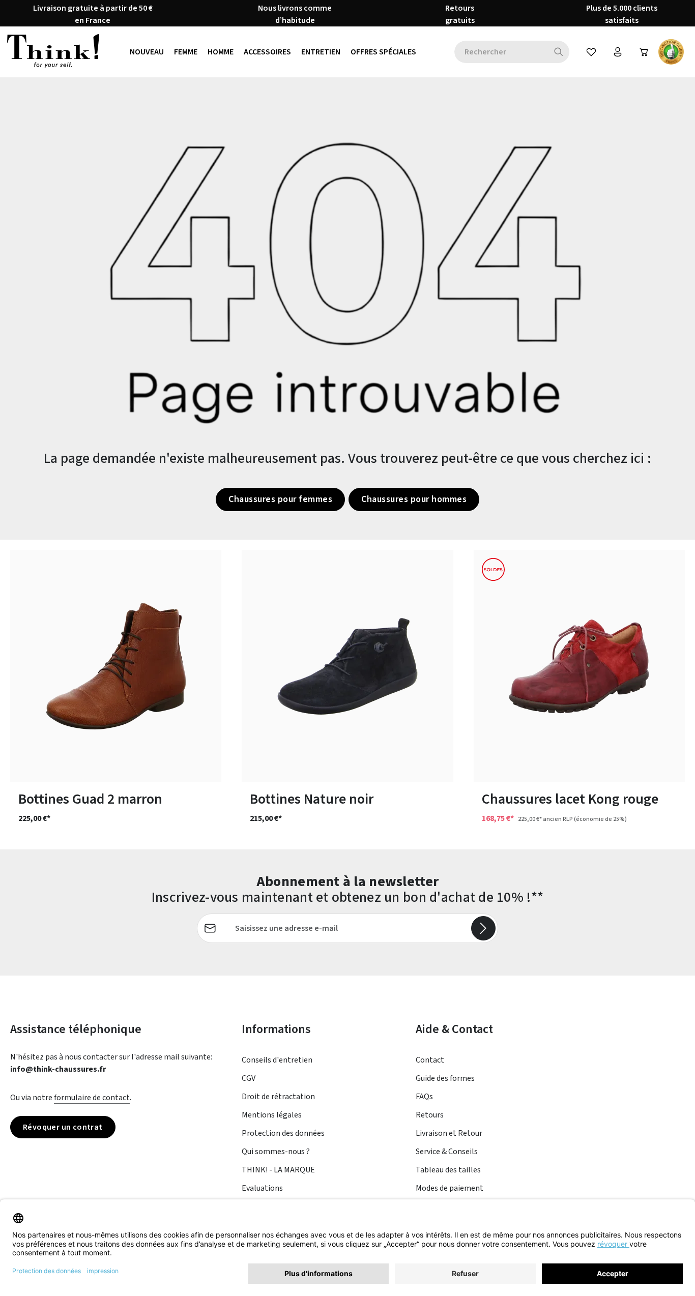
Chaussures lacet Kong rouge (570, 799)
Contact (430, 1060)
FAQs (424, 1096)
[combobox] (501, 52)
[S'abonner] (483, 928)
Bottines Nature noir (311, 799)
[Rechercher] (559, 52)
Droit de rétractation (278, 1096)
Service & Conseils (447, 1151)
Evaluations (262, 1188)
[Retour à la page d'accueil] (53, 52)
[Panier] (644, 52)
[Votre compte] (617, 52)
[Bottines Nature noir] (347, 666)
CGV (248, 1078)
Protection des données (283, 1133)
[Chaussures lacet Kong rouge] (579, 666)
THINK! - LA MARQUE (278, 1169)
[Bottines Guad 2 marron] (115, 666)
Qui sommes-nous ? (276, 1151)
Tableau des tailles (448, 1169)
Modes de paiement (449, 1188)
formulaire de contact (92, 1097)
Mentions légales (272, 1115)
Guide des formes (445, 1078)
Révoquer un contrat (63, 1127)
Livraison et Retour (449, 1133)
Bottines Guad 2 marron (90, 799)
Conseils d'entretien (277, 1060)
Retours (430, 1115)
